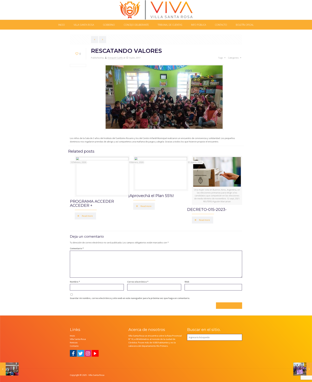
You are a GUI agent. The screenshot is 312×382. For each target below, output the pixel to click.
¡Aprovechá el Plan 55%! (151, 195)
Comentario (77, 248)
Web (187, 281)
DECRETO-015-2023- (207, 209)
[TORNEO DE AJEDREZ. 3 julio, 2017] (9, 368)
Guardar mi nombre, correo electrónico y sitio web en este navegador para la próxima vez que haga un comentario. (130, 298)
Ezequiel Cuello (115, 57)
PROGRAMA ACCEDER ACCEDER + (92, 203)
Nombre (75, 281)
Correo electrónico (137, 281)
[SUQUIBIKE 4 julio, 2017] (302, 368)
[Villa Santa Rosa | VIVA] (156, 10)
